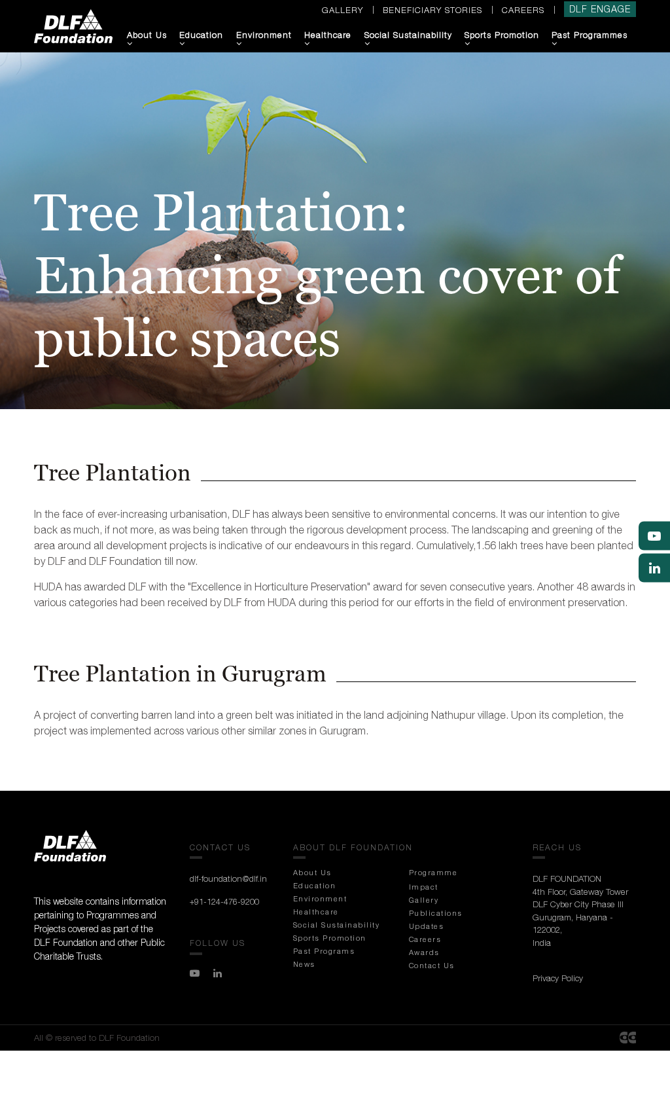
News (304, 964)
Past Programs (324, 951)
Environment (264, 34)
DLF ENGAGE (600, 8)
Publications (436, 913)
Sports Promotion (502, 34)
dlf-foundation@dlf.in (228, 878)
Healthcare (327, 34)
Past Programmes (589, 34)
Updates (426, 926)
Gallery (342, 10)
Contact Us (432, 965)
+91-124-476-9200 (224, 901)
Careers (523, 10)
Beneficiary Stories (432, 10)
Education (201, 34)
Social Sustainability (408, 34)
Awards (424, 952)
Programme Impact (433, 879)
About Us (147, 34)
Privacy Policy (558, 978)
